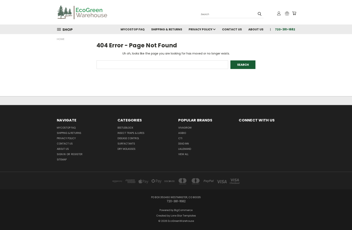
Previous (341, 217)
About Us (255, 29)
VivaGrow (185, 127)
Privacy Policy (201, 29)
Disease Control (128, 138)
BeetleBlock (125, 127)
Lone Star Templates (183, 215)
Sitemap (62, 159)
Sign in (61, 154)
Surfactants (126, 143)
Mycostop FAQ (133, 29)
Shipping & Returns (166, 29)
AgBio (182, 133)
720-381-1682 (285, 29)
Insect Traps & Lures (131, 133)
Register (76, 154)
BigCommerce (183, 210)
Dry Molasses (126, 149)
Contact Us (232, 29)
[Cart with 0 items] (294, 13)
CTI (180, 138)
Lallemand (184, 149)
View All (183, 154)
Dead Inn (183, 143)
